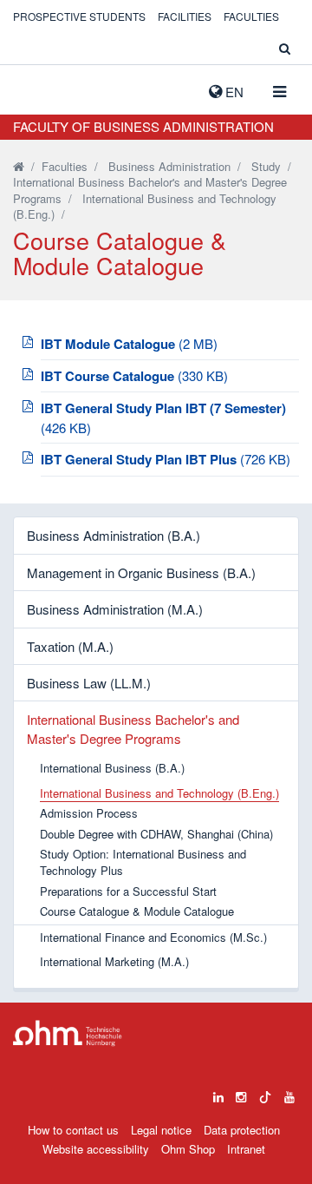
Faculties (251, 16)
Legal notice (161, 1130)
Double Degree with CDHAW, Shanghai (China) (156, 834)
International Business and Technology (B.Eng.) (144, 206)
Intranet (246, 1149)
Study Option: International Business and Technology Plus (143, 862)
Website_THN (39, 87)
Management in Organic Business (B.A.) (141, 572)
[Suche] (284, 48)
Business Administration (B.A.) (113, 535)
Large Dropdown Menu (67, 1033)
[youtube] (289, 1093)
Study (266, 166)
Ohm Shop (188, 1149)
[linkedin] (218, 1093)
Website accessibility (95, 1149)
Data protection (242, 1130)
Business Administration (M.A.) (115, 609)
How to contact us (73, 1130)
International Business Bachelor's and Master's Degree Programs (133, 728)
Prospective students (79, 16)
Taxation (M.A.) (70, 646)
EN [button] (233, 91)
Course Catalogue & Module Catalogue (137, 911)
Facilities (184, 16)
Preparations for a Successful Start (128, 891)
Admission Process (89, 813)
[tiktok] (265, 1093)
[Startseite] (18, 166)
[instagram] (241, 1093)
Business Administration (169, 166)
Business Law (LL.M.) (89, 683)
